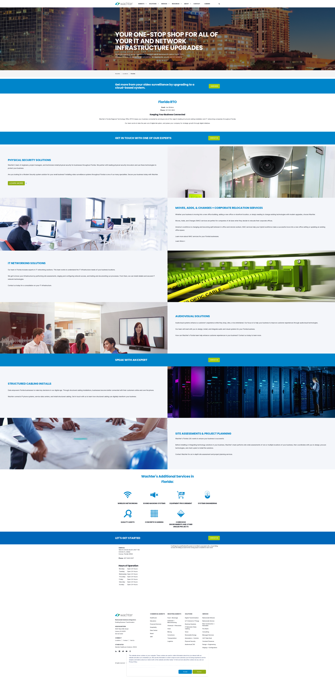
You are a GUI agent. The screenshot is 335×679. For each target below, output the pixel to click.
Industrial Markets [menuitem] (174, 614)
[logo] (124, 615)
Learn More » (180, 241)
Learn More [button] (214, 86)
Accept (185, 671)
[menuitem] (141, 4)
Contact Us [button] (214, 138)
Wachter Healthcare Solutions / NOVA (126, 647)
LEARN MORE (16, 183)
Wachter (117, 74)
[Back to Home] (124, 4)
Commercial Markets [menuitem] (157, 614)
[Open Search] (219, 3)
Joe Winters (170, 107)
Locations (125, 74)
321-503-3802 (170, 110)
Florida (133, 74)
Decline (199, 671)
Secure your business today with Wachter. (143, 174)
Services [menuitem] (205, 614)
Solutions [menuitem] (188, 614)
